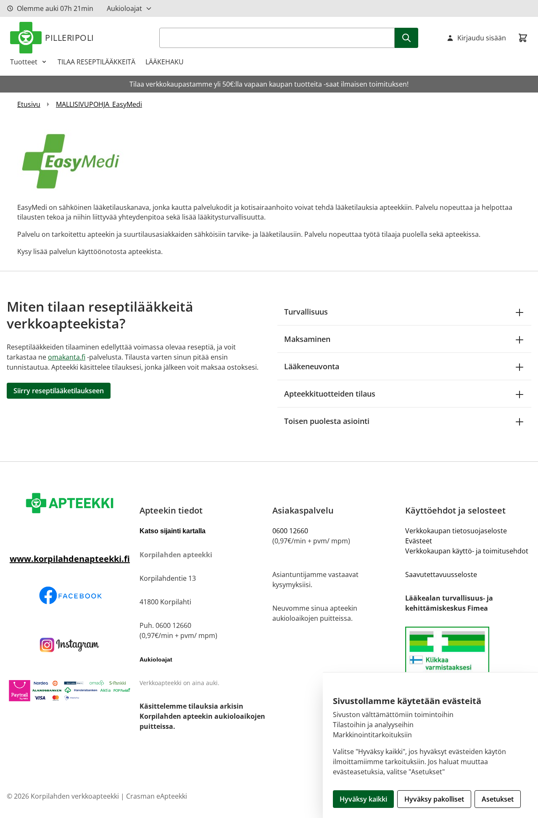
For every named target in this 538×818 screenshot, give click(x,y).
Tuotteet (23, 61)
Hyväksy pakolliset (434, 799)
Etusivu (28, 104)
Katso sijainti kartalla (173, 531)
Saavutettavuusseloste (441, 574)
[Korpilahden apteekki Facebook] (70, 595)
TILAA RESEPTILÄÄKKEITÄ (96, 61)
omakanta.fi (66, 357)
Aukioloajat (124, 8)
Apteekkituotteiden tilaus (329, 394)
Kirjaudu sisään (481, 37)
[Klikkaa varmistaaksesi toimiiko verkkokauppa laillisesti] (468, 662)
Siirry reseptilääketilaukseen (58, 390)
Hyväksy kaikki (363, 799)
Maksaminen (307, 339)
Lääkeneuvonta (311, 366)
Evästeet (418, 540)
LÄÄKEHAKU (164, 61)
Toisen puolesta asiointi (326, 421)
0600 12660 (290, 530)
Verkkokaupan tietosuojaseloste (456, 530)
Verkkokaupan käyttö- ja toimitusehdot (466, 551)
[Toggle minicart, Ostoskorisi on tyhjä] (523, 38)
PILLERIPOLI (69, 37)
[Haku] (406, 38)
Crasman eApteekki (156, 796)
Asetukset (498, 799)
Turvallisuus (306, 312)
